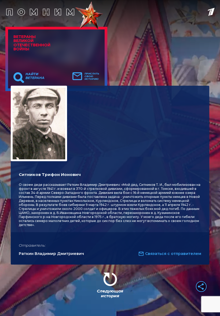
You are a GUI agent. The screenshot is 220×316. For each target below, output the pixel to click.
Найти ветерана (35, 76)
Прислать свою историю (92, 76)
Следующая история (110, 293)
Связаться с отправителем (173, 253)
